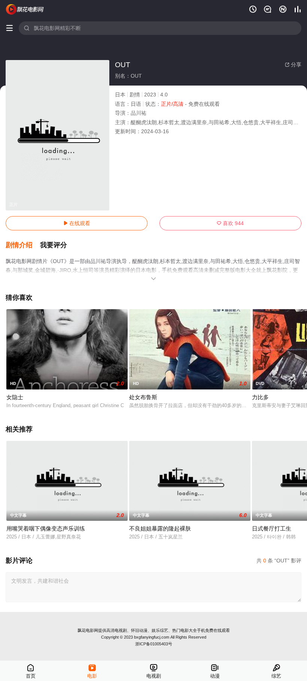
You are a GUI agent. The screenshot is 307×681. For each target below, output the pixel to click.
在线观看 (76, 223)
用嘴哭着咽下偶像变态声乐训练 (45, 528)
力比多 (260, 397)
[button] (23, 245)
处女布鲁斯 (143, 397)
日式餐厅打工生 (271, 528)
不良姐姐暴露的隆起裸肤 (160, 528)
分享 (293, 65)
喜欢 (230, 223)
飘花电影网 (87, 630)
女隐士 (14, 397)
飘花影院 (25, 9)
